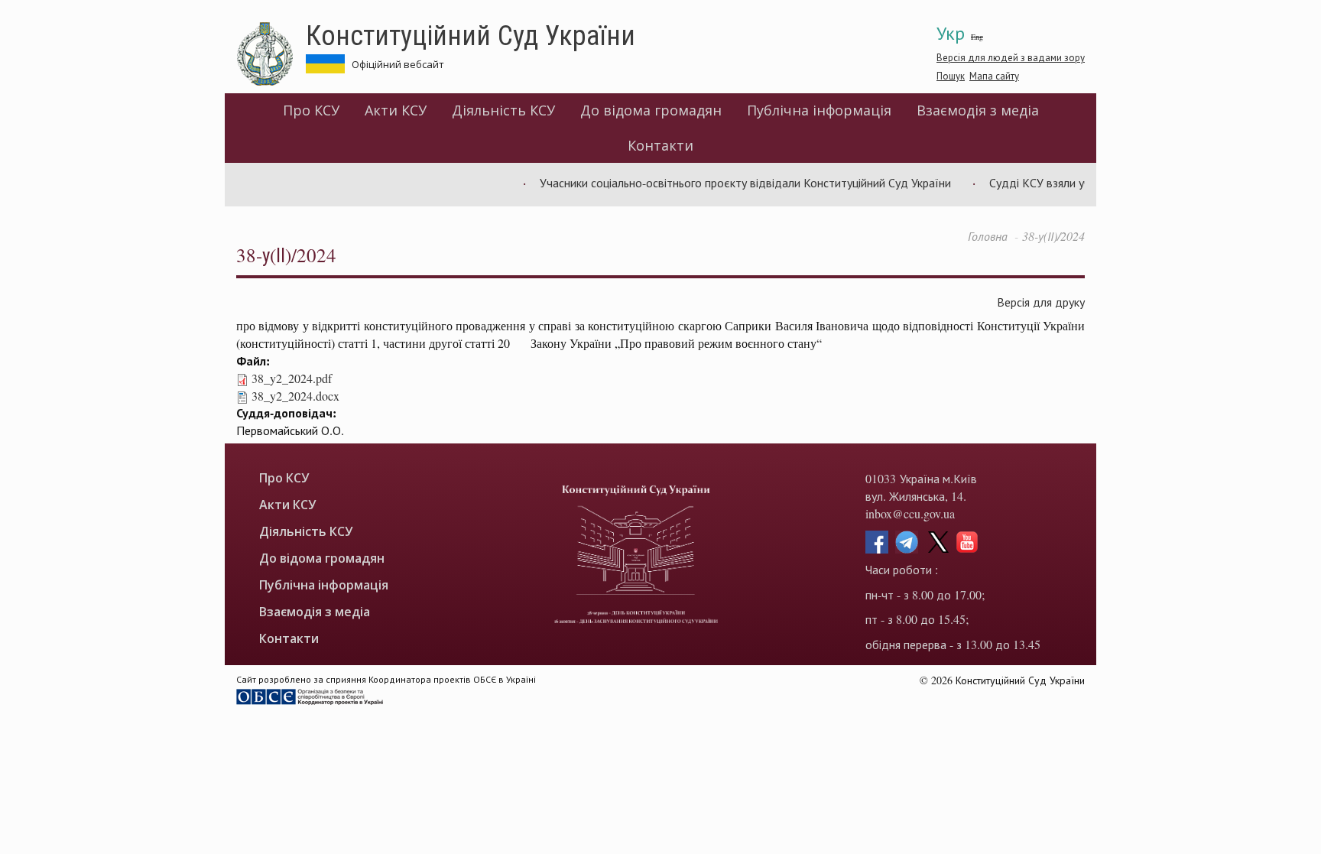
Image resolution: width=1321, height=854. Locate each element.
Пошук (950, 76)
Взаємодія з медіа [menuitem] (978, 110)
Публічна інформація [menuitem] (819, 110)
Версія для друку (1041, 302)
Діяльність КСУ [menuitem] (503, 110)
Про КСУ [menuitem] (311, 110)
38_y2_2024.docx (295, 396)
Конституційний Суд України (470, 34)
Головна (988, 236)
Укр (950, 33)
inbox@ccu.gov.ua (910, 513)
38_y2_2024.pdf (292, 378)
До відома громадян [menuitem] (651, 110)
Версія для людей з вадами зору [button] (1010, 57)
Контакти (660, 145)
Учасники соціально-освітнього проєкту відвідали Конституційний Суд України (732, 182)
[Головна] (271, 54)
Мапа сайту (994, 76)
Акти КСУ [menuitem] (396, 110)
